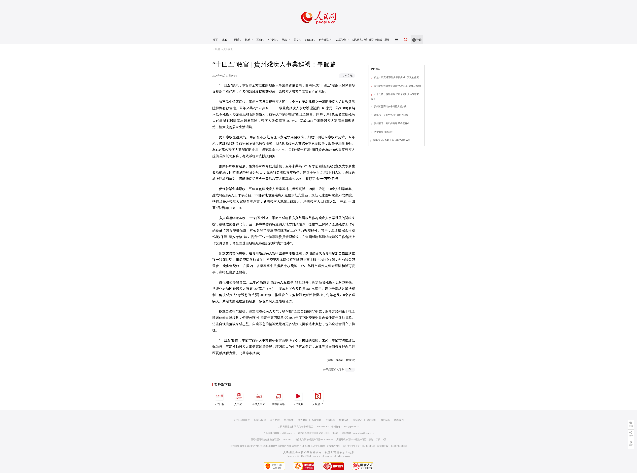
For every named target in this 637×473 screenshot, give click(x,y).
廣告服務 (302, 420)
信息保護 (385, 420)
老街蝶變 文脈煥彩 (383, 132)
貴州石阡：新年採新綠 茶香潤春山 (392, 123)
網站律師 (371, 420)
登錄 (419, 39)
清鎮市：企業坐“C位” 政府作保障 (391, 115)
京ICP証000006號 (366, 446)
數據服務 (344, 420)
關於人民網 (260, 420)
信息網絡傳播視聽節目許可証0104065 (249, 446)
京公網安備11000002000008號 (392, 446)
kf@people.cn (288, 433)
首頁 (215, 39)
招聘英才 (288, 420)
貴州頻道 (228, 49)
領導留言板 (278, 404)
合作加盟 (316, 420)
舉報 (387, 39)
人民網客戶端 (359, 39)
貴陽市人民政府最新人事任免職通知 (391, 140)
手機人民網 (258, 404)
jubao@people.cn (351, 426)
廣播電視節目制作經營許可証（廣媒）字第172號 (361, 439)
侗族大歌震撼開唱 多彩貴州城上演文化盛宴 (396, 77)
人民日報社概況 (242, 420)
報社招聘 (275, 420)
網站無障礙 (376, 39)
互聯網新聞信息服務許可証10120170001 (271, 439)
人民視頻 (298, 404)
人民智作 (318, 404)
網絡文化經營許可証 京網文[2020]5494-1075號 (294, 446)
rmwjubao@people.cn (363, 433)
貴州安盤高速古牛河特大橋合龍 (390, 106)
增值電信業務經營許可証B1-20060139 (314, 439)
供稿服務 (330, 420)
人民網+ (239, 404)
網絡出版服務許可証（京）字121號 (337, 446)
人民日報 (219, 404)
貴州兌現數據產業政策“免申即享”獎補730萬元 (397, 86)
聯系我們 (399, 420)
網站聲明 (357, 420)
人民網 (216, 49)
